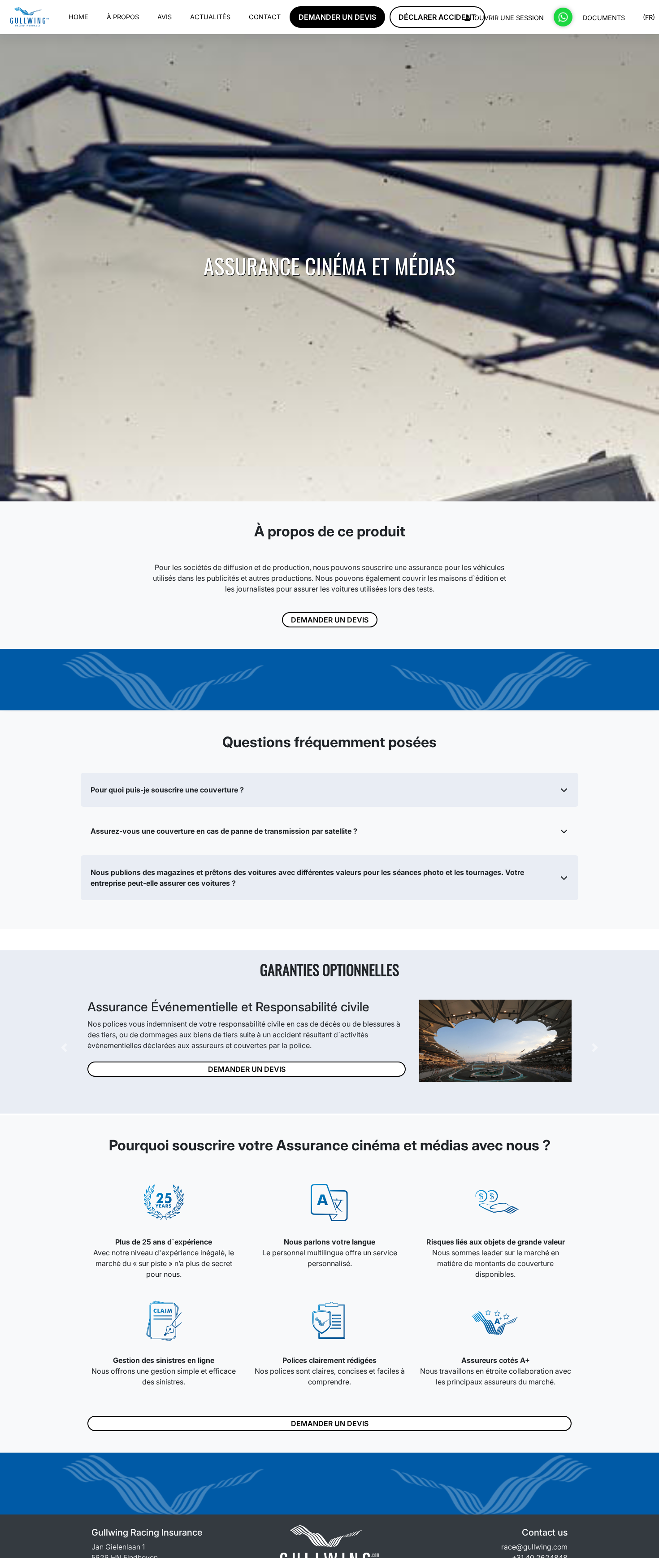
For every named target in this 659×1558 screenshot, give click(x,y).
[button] (329, 790)
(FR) (648, 17)
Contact (265, 17)
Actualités (210, 17)
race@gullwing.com (534, 1546)
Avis (164, 17)
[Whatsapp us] (563, 17)
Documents (604, 18)
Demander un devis (337, 17)
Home (78, 17)
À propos (123, 17)
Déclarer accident (437, 17)
